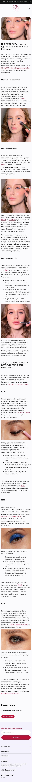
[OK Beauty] (16, 8)
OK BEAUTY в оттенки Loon (18, 625)
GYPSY (3, 220)
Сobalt (20, 585)
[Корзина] (29, 8)
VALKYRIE (12, 220)
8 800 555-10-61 (7, 775)
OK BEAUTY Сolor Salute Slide (18, 384)
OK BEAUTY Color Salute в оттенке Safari (15, 68)
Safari (22, 98)
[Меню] (3, 8)
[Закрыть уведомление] (30, 2)
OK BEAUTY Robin (24, 412)
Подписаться (16, 737)
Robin (23, 486)
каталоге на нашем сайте (10, 693)
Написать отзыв (8, 717)
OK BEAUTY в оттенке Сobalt (11, 516)
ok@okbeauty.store (8, 770)
